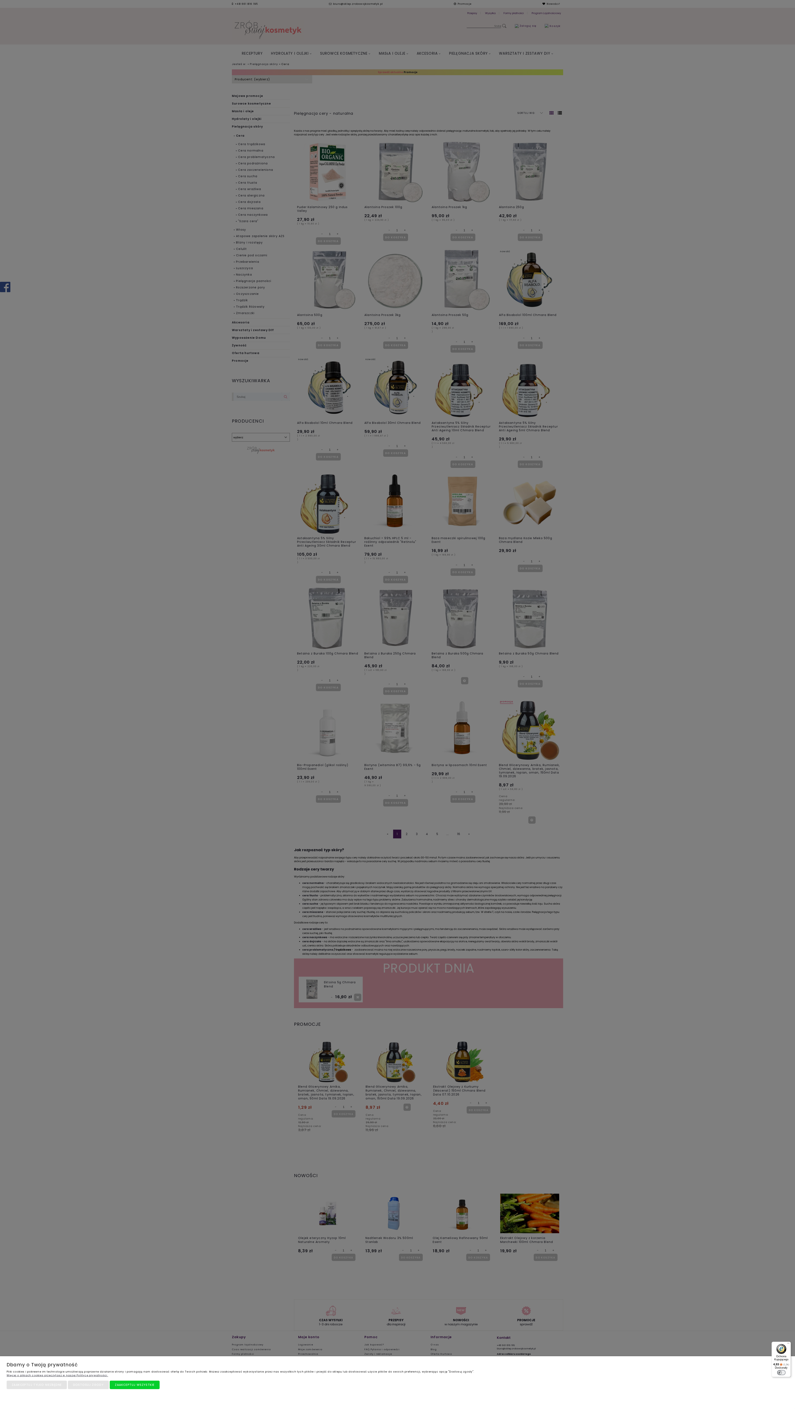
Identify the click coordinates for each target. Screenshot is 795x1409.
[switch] (781, 1372)
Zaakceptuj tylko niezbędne (37, 1385)
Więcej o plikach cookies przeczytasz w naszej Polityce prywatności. (57, 1375)
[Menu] (788, 1344)
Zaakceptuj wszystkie (134, 1385)
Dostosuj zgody (88, 1385)
